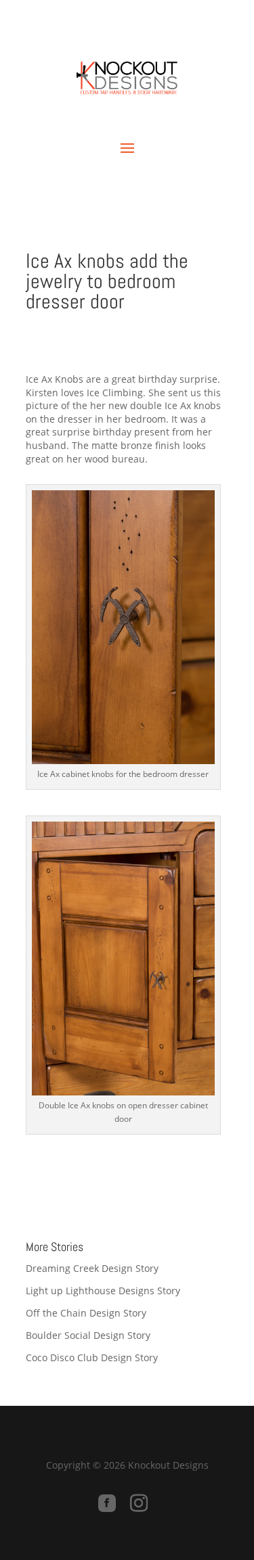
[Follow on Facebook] (107, 1503)
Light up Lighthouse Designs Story (103, 1290)
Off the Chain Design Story (86, 1312)
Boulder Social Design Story (88, 1335)
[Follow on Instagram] (138, 1503)
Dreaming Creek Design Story (92, 1268)
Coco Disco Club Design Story (92, 1357)
